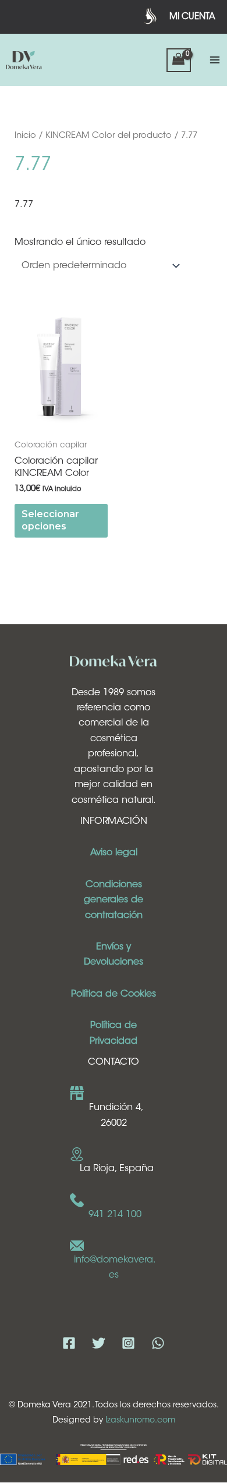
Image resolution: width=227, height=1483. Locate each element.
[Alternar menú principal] (215, 60)
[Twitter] (98, 1343)
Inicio (25, 135)
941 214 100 (114, 1214)
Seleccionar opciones (50, 520)
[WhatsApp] (158, 1343)
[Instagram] (128, 1343)
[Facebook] (69, 1343)
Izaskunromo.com (140, 1421)
